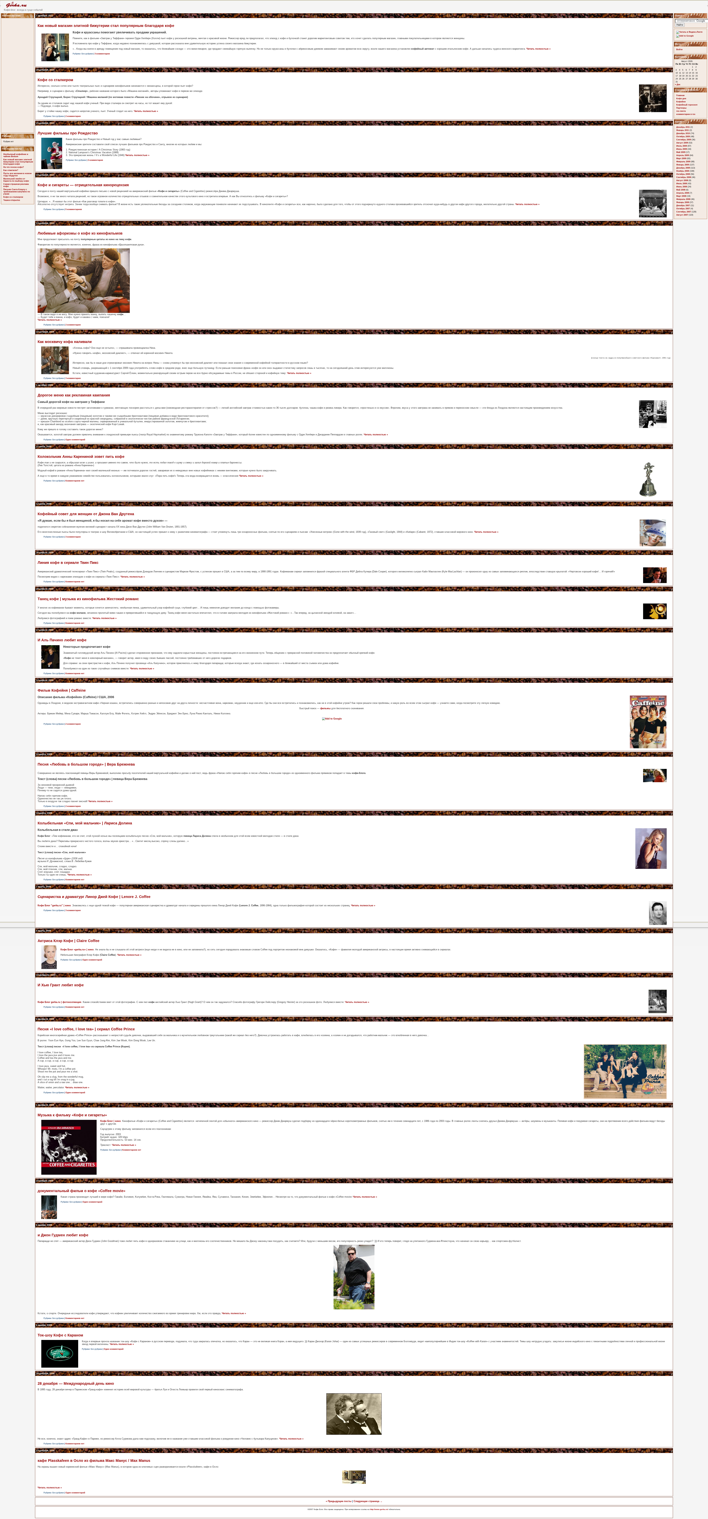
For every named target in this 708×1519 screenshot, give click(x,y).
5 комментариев (73, 209)
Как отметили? (10, 170)
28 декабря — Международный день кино (76, 1383)
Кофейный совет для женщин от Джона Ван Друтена (86, 514)
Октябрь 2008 (683, 174)
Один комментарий (75, 439)
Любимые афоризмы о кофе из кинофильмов (80, 233)
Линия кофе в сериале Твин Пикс (68, 563)
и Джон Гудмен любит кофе (63, 1235)
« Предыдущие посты (338, 1501)
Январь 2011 (682, 130)
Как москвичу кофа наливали (65, 342)
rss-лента (681, 111)
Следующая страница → (368, 1501)
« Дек (677, 84)
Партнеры (681, 108)
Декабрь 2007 (683, 205)
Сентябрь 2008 (683, 177)
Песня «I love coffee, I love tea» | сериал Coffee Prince (86, 1029)
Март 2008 (681, 196)
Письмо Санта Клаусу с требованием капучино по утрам (16, 191)
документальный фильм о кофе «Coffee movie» (81, 1191)
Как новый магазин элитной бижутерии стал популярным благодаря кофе (18, 161)
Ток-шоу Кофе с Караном (60, 1335)
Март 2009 (681, 158)
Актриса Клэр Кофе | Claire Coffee (68, 941)
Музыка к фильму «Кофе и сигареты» (72, 1115)
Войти (679, 49)
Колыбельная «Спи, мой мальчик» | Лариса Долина (85, 823)
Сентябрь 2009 (683, 139)
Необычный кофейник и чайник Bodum (15, 155)
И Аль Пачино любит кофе (62, 640)
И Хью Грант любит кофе (61, 985)
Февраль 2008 (683, 199)
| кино (54, 905)
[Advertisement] (18, 74)
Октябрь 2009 (683, 136)
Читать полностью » (538, 48)
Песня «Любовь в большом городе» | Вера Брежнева (86, 764)
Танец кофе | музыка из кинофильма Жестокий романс (88, 599)
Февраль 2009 (683, 161)
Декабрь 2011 (683, 127)
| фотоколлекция (59, 1002)
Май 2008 (680, 190)
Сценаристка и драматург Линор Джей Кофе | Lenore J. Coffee (94, 897)
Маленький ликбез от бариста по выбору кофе (16, 180)
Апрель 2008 (682, 193)
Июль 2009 (681, 146)
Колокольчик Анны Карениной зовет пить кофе (81, 457)
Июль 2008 (681, 183)
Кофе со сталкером (13, 197)
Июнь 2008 (681, 186)
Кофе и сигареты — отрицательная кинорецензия (83, 185)
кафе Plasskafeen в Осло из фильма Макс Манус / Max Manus (94, 1461)
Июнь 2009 (681, 149)
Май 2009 (680, 152)
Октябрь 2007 (683, 208)
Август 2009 (682, 143)
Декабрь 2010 (683, 133)
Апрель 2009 (682, 155)
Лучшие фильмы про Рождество (68, 133)
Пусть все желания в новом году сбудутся (17, 174)
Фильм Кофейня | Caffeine (62, 690)
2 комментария (73, 116)
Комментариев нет (74, 481)
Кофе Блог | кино (110, 1121)
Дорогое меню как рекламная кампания (74, 395)
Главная (680, 95)
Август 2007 (682, 215)
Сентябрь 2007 (683, 212)
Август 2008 (682, 180)
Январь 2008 (682, 202)
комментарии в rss (685, 114)
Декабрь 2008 (683, 168)
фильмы (325, 708)
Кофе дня (681, 98)
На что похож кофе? (13, 167)
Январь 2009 (682, 165)
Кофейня (681, 101)
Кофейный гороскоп (686, 105)
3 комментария (102, 54)
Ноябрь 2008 (682, 171)
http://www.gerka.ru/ (379, 1509)
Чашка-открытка (11, 200)
